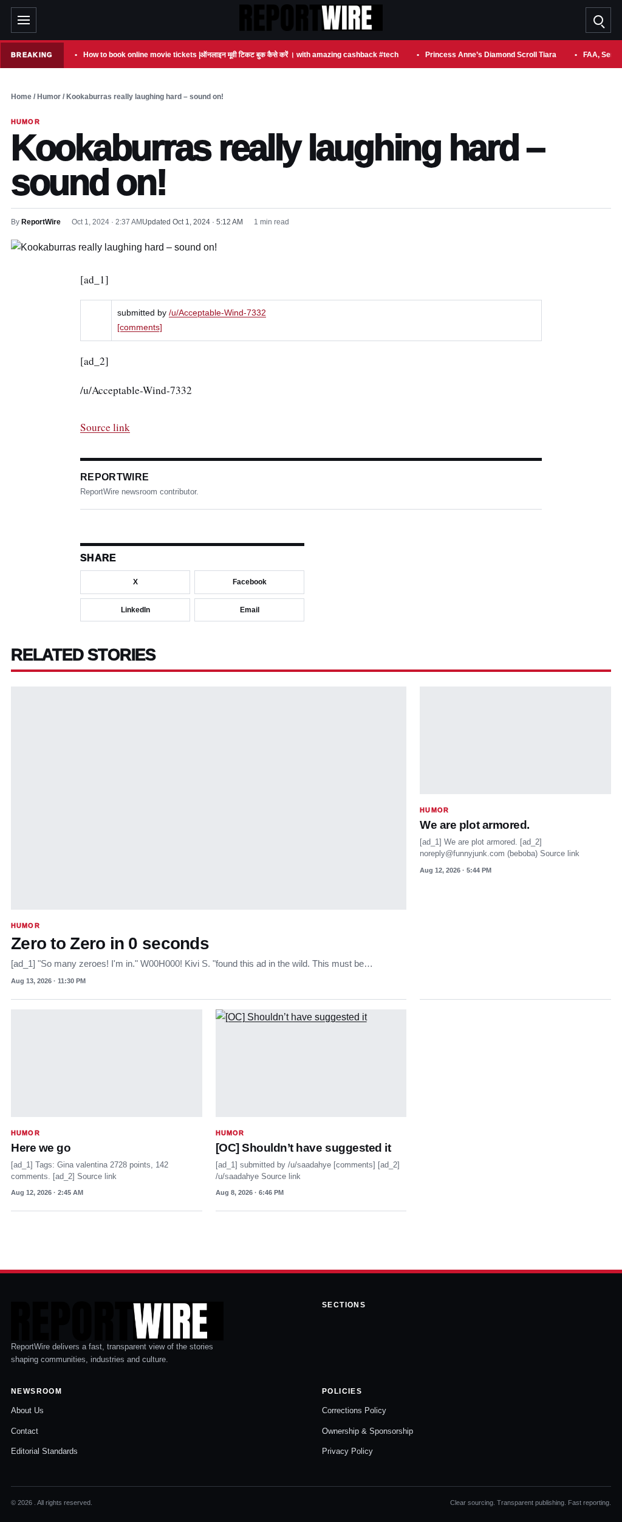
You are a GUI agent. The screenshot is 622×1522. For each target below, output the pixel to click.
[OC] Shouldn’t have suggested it (303, 1147)
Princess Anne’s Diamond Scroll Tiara (490, 54)
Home (21, 96)
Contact (24, 1431)
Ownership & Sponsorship (367, 1431)
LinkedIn (135, 610)
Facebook (250, 582)
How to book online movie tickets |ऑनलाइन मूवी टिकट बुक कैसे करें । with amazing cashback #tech (240, 54)
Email (249, 610)
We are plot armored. (474, 824)
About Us (27, 1410)
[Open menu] (23, 20)
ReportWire (41, 222)
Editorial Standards (44, 1451)
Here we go (40, 1147)
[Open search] (598, 20)
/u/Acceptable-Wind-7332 (217, 312)
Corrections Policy (354, 1410)
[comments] (139, 327)
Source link (105, 427)
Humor (49, 96)
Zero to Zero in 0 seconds (110, 943)
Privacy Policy (347, 1451)
